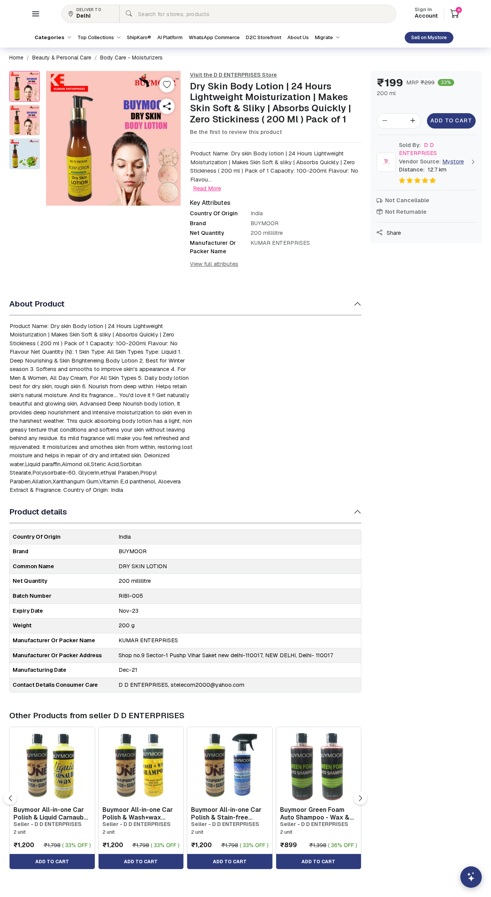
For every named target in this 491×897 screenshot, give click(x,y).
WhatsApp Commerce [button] (214, 37)
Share (393, 232)
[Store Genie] (471, 877)
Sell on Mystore (429, 37)
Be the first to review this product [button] (236, 132)
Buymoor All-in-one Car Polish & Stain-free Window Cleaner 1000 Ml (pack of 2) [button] (228, 813)
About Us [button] (298, 37)
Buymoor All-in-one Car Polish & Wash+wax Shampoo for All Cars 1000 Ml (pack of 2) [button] (137, 813)
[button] (35, 14)
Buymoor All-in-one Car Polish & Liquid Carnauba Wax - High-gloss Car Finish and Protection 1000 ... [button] (50, 813)
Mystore (453, 161)
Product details (38, 511)
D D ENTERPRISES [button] (418, 149)
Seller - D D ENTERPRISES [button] (47, 824)
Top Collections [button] (96, 37)
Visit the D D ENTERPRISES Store (233, 74)
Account (426, 13)
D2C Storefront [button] (263, 37)
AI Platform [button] (170, 37)
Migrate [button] (324, 37)
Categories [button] (50, 37)
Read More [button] (207, 188)
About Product (36, 303)
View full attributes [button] (214, 264)
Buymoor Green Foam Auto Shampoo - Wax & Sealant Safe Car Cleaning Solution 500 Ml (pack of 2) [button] (318, 813)
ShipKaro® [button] (139, 37)
